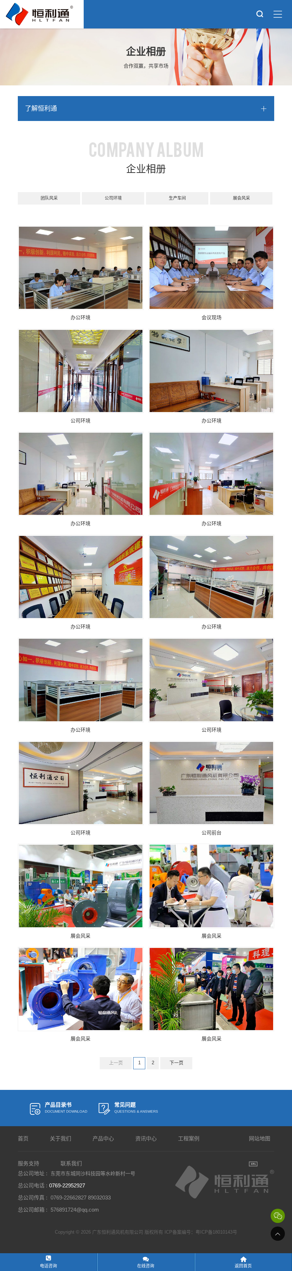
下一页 (176, 1062)
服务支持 (28, 1163)
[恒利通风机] (39, 14)
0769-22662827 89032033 (81, 1197)
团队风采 (49, 198)
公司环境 (113, 198)
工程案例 (188, 1138)
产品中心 (103, 1138)
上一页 (116, 1062)
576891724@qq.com (75, 1210)
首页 (23, 1138)
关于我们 (60, 1138)
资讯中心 (146, 1138)
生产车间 (177, 198)
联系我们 (71, 1163)
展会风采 (241, 198)
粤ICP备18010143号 (216, 1232)
